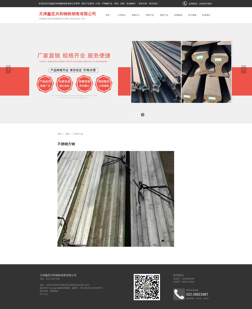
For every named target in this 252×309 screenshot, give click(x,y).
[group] (126, 72)
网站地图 (44, 294)
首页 (108, 15)
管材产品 (150, 15)
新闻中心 (136, 15)
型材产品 (164, 15)
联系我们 (206, 15)
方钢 (67, 134)
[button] (8, 69)
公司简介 (122, 15)
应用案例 (178, 15)
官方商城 (192, 15)
